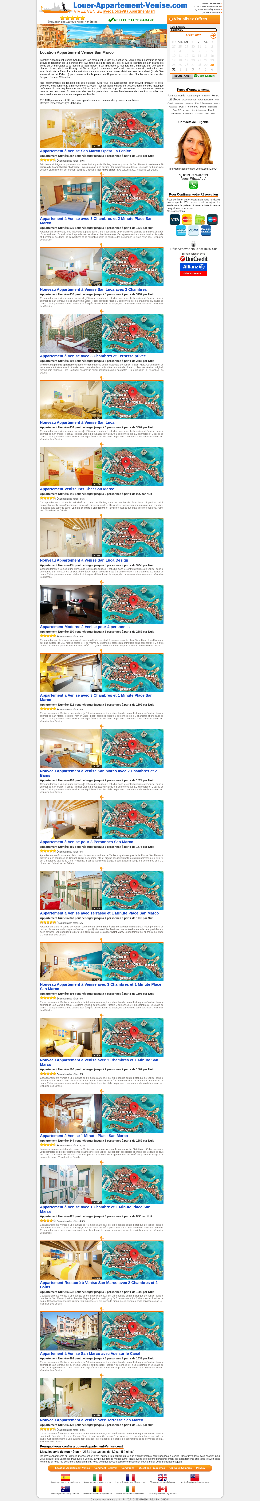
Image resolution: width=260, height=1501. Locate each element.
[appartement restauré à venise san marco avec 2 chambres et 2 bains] (132, 1278)
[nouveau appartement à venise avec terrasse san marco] (132, 1416)
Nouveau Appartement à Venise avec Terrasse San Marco (91, 1420)
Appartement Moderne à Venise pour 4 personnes (85, 627)
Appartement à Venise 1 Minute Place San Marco (84, 1136)
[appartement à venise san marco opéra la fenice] (132, 146)
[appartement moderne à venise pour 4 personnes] (132, 622)
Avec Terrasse (205, 99)
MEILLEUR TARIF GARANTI (134, 20)
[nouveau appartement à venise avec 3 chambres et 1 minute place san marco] (132, 980)
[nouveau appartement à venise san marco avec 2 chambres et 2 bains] (132, 767)
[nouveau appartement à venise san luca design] (132, 556)
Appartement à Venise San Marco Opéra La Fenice (85, 151)
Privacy (200, 1468)
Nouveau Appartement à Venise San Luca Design (84, 560)
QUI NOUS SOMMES (211, 13)
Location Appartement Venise (72, 1468)
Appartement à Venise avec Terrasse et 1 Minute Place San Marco (99, 913)
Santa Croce (210, 114)
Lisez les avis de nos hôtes (59, 1451)
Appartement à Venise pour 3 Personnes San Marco (86, 842)
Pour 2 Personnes (203, 103)
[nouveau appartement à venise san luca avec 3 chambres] (132, 285)
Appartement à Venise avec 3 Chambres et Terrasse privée (93, 356)
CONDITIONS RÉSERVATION (208, 7)
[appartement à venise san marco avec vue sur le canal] (132, 1349)
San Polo (199, 114)
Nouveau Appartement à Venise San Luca (77, 422)
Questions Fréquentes (152, 1468)
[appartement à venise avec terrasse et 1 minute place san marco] (132, 909)
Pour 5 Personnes (208, 107)
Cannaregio (193, 95)
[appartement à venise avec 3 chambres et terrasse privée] (132, 351)
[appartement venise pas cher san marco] (132, 484)
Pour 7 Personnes (199, 110)
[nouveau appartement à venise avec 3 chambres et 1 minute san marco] (132, 1056)
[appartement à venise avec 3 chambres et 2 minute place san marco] (132, 214)
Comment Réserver (105, 1468)
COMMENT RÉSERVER (210, 3)
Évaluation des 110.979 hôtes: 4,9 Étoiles (72, 21)
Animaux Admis (176, 95)
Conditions (127, 1468)
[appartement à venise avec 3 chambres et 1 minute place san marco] (132, 691)
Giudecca (189, 103)
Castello (206, 96)
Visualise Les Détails (147, 169)
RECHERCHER (182, 75)
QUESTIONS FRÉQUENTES (208, 10)
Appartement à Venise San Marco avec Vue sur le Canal (90, 1353)
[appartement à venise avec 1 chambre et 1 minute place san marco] (132, 1202)
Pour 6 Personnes (181, 110)
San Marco (188, 113)
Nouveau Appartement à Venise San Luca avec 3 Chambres (93, 289)
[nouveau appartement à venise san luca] (132, 418)
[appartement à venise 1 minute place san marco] (132, 1131)
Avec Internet (189, 99)
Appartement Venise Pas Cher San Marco (77, 489)
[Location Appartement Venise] (111, 13)
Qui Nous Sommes (180, 1468)
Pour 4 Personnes (188, 106)
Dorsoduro (179, 103)
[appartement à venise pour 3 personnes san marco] (132, 837)
